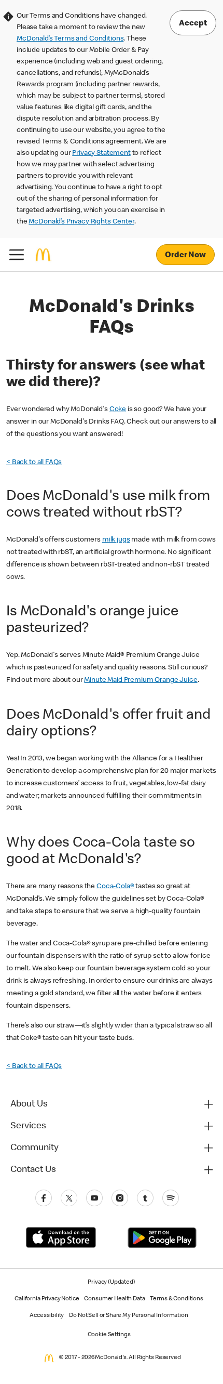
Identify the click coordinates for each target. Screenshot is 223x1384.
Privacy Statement (101, 153)
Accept (193, 24)
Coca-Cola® (115, 886)
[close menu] (16, 254)
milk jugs (116, 540)
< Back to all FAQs (34, 462)
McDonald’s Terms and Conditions (70, 39)
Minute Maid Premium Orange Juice (140, 680)
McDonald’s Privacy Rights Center (81, 222)
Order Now (185, 256)
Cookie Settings (109, 1335)
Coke (117, 409)
